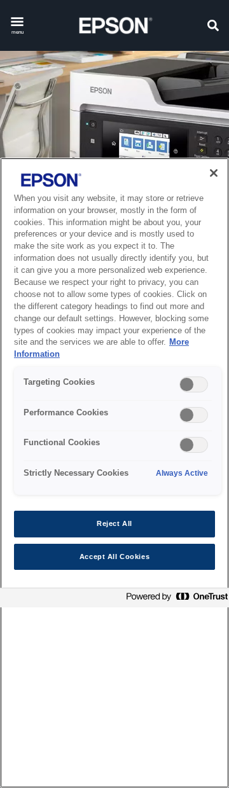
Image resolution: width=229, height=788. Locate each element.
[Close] (214, 173)
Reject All (114, 523)
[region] (114, 473)
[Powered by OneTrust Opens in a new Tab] (174, 599)
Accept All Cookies (114, 556)
